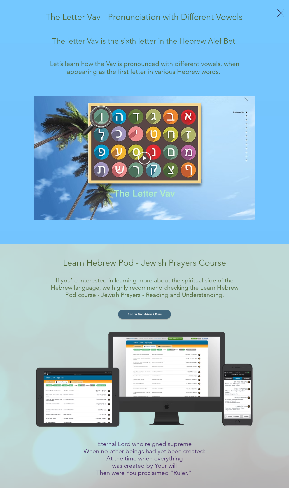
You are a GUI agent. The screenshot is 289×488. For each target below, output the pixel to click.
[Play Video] (144, 158)
